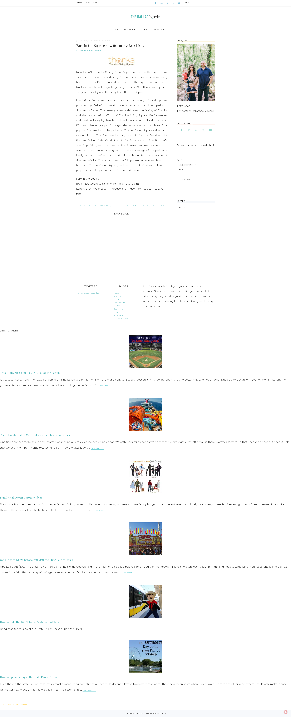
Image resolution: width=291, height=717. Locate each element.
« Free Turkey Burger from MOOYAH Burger (95, 206)
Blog (78, 50)
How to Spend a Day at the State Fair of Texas (28, 677)
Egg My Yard (119, 309)
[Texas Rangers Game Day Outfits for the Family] (145, 351)
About (116, 293)
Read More (104, 386)
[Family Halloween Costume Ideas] (145, 476)
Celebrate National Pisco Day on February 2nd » (146, 206)
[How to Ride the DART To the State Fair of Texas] (145, 601)
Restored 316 (161, 713)
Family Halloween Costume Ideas (21, 497)
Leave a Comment (102, 41)
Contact (117, 299)
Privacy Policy (119, 315)
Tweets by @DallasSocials (88, 293)
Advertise (118, 296)
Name (180, 169)
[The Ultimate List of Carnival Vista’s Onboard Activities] (145, 414)
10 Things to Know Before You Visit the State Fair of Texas (36, 560)
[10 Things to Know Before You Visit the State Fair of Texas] (145, 538)
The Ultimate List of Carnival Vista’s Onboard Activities (35, 435)
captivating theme (147, 713)
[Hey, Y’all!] (196, 72)
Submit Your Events (122, 318)
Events (98, 50)
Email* (180, 160)
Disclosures (118, 306)
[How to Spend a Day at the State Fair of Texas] (145, 656)
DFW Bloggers (120, 303)
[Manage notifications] (285, 712)
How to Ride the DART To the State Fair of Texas (30, 622)
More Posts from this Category (15, 705)
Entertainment (87, 50)
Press (116, 312)
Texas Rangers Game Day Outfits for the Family (30, 372)
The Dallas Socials (145, 16)
